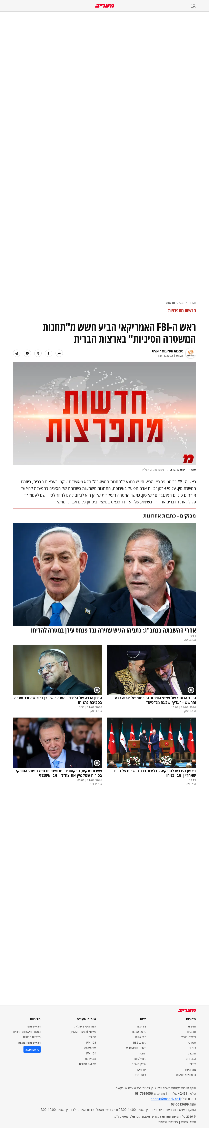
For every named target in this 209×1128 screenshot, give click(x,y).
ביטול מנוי (140, 1075)
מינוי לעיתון (140, 1059)
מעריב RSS (139, 1042)
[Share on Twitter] (38, 353)
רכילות (192, 1048)
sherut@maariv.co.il (166, 1099)
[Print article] (16, 353)
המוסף (142, 1053)
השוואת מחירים (87, 1064)
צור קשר (141, 1026)
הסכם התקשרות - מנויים (27, 1032)
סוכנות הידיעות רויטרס (167, 351)
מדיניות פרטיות (32, 1037)
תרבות (192, 1053)
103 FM (91, 1042)
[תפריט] (200, 6)
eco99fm (90, 1048)
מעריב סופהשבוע (136, 1048)
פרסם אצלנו (139, 1032)
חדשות (192, 1026)
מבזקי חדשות (174, 303)
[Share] (59, 353)
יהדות (192, 1064)
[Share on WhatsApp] (27, 353)
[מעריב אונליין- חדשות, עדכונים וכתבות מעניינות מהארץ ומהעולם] (105, 6)
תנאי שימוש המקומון (29, 1042)
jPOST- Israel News (83, 1032)
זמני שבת (90, 1059)
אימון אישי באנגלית (85, 1026)
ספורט (192, 1042)
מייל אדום (140, 1037)
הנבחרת (191, 1059)
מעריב (192, 303)
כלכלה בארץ (188, 1037)
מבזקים (191, 1032)
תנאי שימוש (34, 1026)
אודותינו (141, 1069)
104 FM (91, 1053)
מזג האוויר (190, 1069)
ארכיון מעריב (139, 1064)
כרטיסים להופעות (186, 1075)
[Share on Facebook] (48, 353)
